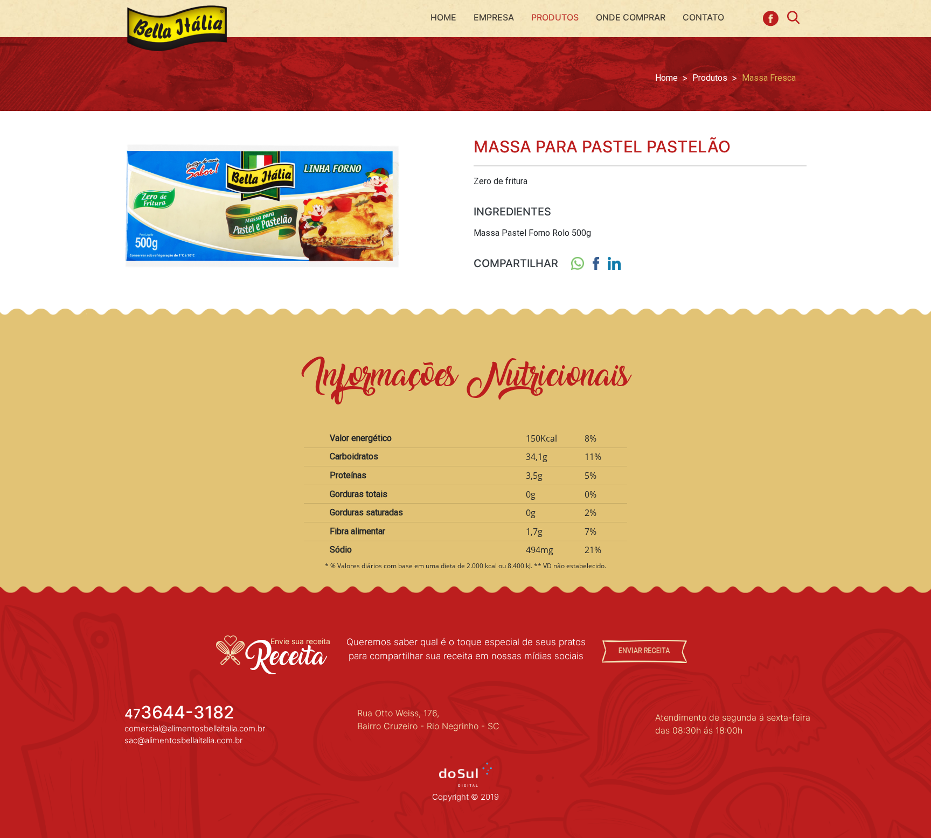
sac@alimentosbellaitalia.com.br (183, 740)
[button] (555, 17)
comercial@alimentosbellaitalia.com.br (194, 728)
